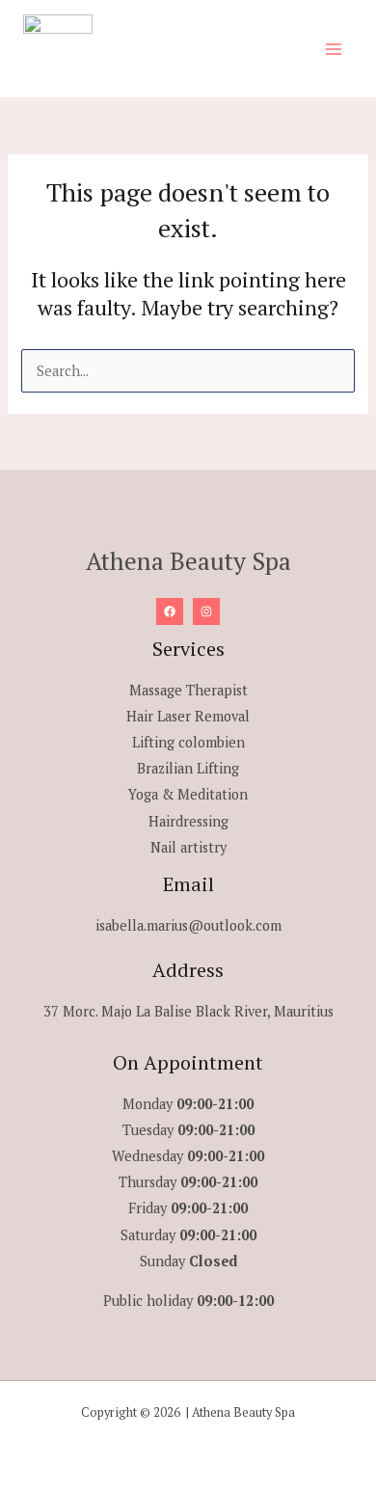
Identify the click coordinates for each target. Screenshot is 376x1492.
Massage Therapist (188, 690)
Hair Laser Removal (188, 716)
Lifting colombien (188, 742)
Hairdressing (188, 821)
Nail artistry (188, 847)
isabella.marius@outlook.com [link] (188, 925)
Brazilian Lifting (188, 768)
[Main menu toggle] (333, 48)
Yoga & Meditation (188, 794)
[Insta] (206, 611)
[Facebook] (169, 611)
